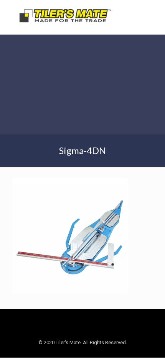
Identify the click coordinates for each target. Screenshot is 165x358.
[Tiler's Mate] (65, 17)
